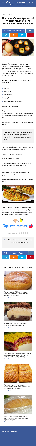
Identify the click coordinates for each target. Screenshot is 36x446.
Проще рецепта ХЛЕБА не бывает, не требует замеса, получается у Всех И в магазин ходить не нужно (16, 293)
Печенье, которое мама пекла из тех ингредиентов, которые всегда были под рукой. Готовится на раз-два (17, 386)
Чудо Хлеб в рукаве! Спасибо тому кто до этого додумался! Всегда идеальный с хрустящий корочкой (17, 418)
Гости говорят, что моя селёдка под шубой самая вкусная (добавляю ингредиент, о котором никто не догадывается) (17, 355)
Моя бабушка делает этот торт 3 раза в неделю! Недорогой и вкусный (16, 324)
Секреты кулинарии (18, 2)
